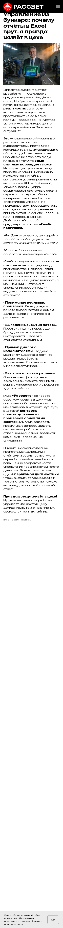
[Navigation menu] (58, 6)
